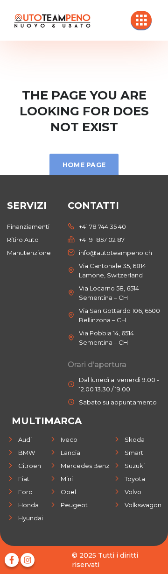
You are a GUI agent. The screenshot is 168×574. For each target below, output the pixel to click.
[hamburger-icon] (141, 20)
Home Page (84, 165)
